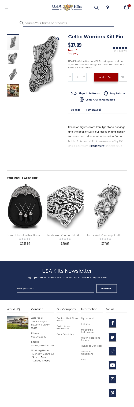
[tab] (75, 110)
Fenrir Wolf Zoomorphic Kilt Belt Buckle (65, 235)
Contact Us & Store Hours (67, 319)
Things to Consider (91, 345)
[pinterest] (112, 393)
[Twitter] (112, 337)
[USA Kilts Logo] (67, 7)
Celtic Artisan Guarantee (64, 327)
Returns (85, 324)
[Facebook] (112, 323)
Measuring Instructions (87, 331)
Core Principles (65, 334)
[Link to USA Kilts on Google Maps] (17, 328)
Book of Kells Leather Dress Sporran (25, 235)
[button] (108, 7)
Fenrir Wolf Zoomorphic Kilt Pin (105, 235)
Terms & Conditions (87, 353)
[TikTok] (112, 351)
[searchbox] (68, 23)
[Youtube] (112, 365)
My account (87, 318)
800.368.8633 (38, 336)
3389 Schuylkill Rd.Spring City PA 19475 (40, 325)
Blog (83, 359)
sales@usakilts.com (42, 345)
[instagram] (112, 379)
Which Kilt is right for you (90, 339)
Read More (97, 146)
